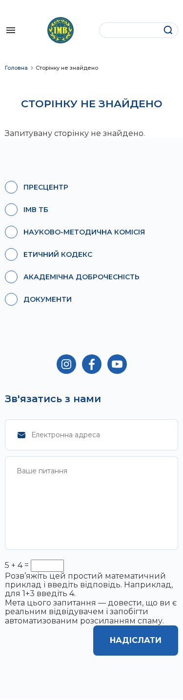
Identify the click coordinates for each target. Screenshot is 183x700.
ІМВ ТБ (35, 209)
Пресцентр (45, 187)
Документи (47, 299)
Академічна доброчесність (81, 276)
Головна (16, 68)
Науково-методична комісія (84, 232)
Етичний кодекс (57, 254)
